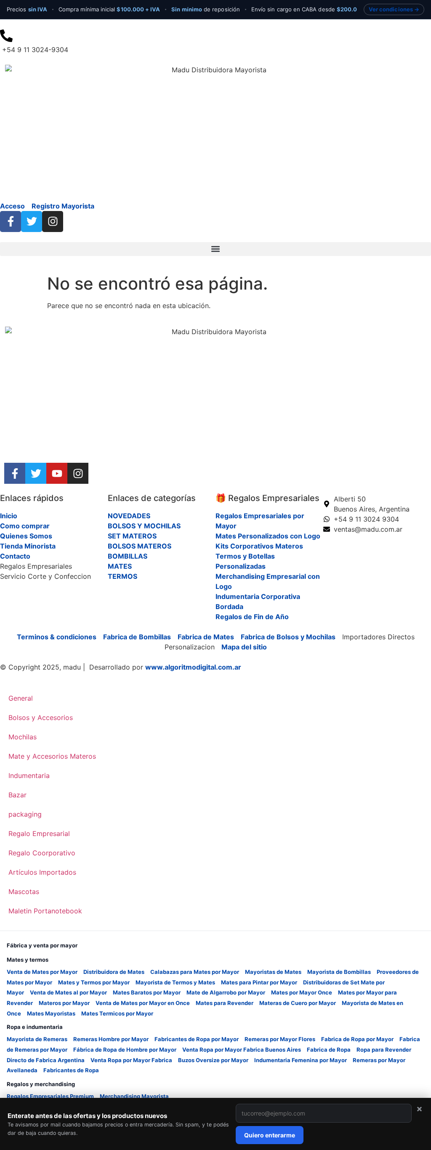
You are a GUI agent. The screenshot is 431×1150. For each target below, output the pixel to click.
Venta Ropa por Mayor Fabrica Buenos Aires (241, 1049)
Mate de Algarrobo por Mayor (225, 992)
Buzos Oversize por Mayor (213, 1060)
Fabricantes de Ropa (71, 1070)
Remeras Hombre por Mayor (111, 1039)
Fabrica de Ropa (329, 1049)
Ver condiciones (391, 9)
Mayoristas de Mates (273, 971)
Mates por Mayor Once (301, 992)
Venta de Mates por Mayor (42, 971)
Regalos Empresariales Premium (50, 1096)
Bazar (17, 795)
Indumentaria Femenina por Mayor (300, 1060)
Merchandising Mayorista (134, 1096)
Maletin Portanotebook (45, 911)
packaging (25, 814)
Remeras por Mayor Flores (280, 1039)
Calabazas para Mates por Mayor (194, 971)
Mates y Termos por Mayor (94, 982)
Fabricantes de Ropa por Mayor (196, 1039)
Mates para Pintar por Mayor (259, 982)
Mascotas (23, 891)
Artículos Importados (42, 872)
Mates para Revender (224, 1003)
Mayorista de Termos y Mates (175, 982)
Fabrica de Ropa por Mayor (357, 1039)
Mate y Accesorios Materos (52, 756)
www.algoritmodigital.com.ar (193, 667)
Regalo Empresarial (39, 833)
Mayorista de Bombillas (339, 971)
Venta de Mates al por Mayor (68, 992)
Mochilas (22, 737)
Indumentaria (29, 775)
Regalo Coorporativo (41, 853)
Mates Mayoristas (51, 1013)
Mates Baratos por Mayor (147, 992)
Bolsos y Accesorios (40, 717)
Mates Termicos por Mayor (117, 1013)
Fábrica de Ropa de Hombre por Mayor (124, 1049)
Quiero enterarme (269, 1135)
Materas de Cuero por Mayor (297, 1003)
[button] (215, 249)
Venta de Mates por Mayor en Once (143, 1003)
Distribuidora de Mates (113, 971)
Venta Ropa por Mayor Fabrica (131, 1060)
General (20, 698)
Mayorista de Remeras (37, 1039)
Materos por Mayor (64, 1003)
